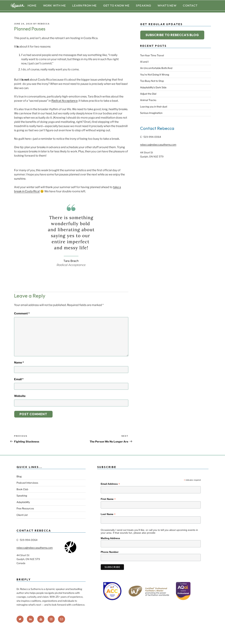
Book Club (22, 489)
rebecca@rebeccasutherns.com (158, 144)
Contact (190, 5)
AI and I (144, 61)
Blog (19, 476)
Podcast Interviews (27, 482)
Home (32, 5)
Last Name (108, 514)
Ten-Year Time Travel (152, 55)
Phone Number (109, 552)
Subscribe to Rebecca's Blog (172, 35)
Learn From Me (84, 5)
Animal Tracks (148, 100)
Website (19, 396)
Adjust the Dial (148, 93)
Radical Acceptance (64, 100)
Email (19, 379)
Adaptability (23, 502)
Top (217, 621)
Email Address (110, 484)
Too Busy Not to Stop (152, 80)
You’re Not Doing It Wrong (154, 74)
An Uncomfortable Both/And (156, 68)
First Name (108, 499)
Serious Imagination (151, 112)
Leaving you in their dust (153, 106)
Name (19, 362)
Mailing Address (110, 538)
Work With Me (54, 5)
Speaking (143, 5)
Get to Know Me (116, 5)
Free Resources (25, 508)
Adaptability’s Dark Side (153, 87)
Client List (22, 514)
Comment (22, 313)
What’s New (167, 5)
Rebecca (44, 24)
